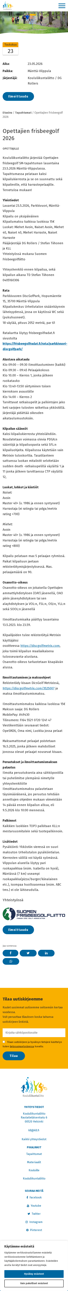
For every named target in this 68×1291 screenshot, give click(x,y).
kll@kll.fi (34, 1130)
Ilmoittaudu (18, 96)
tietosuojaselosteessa (22, 1046)
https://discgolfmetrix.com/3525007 (29, 688)
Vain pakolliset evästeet (34, 1283)
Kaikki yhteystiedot (34, 1139)
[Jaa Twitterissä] (28, 953)
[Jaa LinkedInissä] (46, 953)
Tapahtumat (23, 112)
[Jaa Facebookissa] (10, 953)
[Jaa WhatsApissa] (11, 961)
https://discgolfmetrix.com (40, 646)
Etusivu (7, 112)
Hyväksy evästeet (34, 1273)
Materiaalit (34, 1162)
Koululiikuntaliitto (34, 1178)
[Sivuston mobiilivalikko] (61, 6)
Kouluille (34, 1170)
